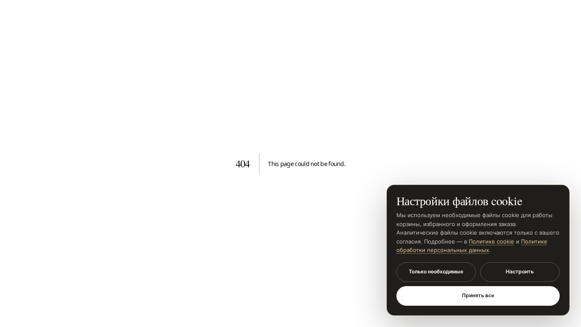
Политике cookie (491, 241)
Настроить (520, 271)
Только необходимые (436, 271)
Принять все (478, 295)
